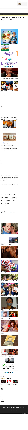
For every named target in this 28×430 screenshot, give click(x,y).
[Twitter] (26, 8)
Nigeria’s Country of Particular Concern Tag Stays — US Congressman (3, 384)
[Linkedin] (12, 66)
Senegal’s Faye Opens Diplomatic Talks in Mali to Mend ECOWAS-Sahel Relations (15, 384)
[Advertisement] (14, 4)
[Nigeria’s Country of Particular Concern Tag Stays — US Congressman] (3, 381)
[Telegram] (9, 66)
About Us (21, 413)
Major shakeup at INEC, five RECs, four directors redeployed (4, 376)
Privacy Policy (25, 413)
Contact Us (23, 413)
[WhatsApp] (4, 66)
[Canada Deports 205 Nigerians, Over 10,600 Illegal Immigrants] (9, 381)
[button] (26, 13)
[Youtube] (16, 410)
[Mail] (25, 8)
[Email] (10, 66)
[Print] (8, 66)
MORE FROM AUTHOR (8, 378)
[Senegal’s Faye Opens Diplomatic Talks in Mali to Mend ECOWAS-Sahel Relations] (15, 381)
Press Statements (2, 14)
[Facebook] (5, 66)
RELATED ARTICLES (3, 378)
